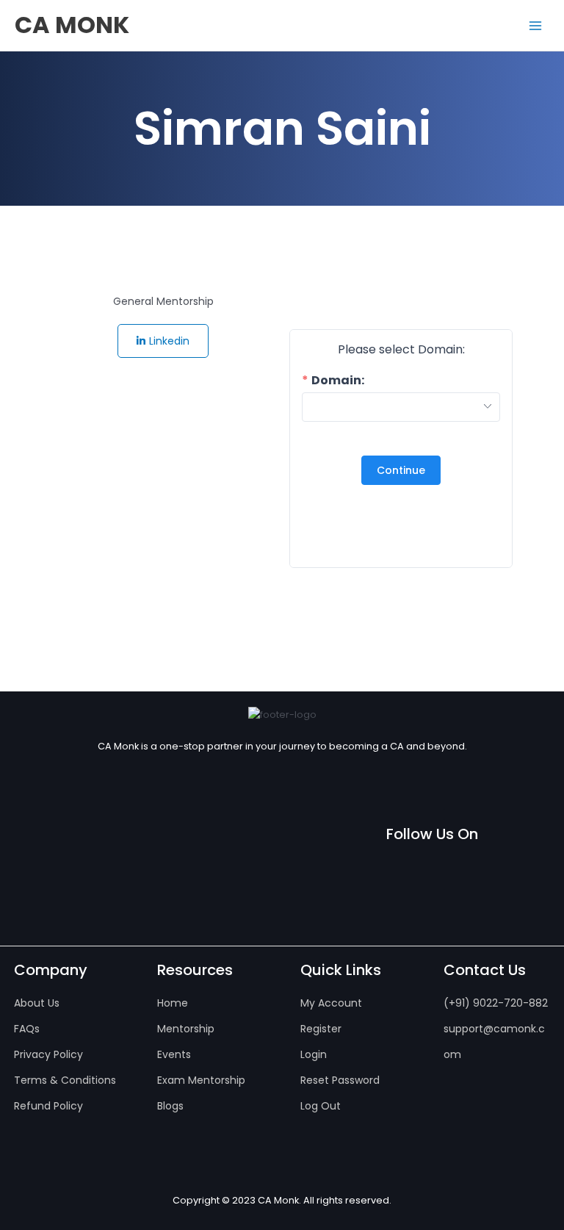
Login (313, 1054)
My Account (331, 1003)
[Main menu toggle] (535, 26)
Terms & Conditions (65, 1080)
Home (172, 1003)
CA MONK (72, 24)
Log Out (320, 1105)
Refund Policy (48, 1105)
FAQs (27, 1028)
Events (174, 1054)
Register (320, 1028)
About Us (36, 1003)
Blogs (170, 1105)
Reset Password (340, 1080)
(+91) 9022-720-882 (496, 1003)
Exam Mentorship (201, 1080)
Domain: (337, 380)
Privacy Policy (48, 1054)
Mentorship (185, 1028)
